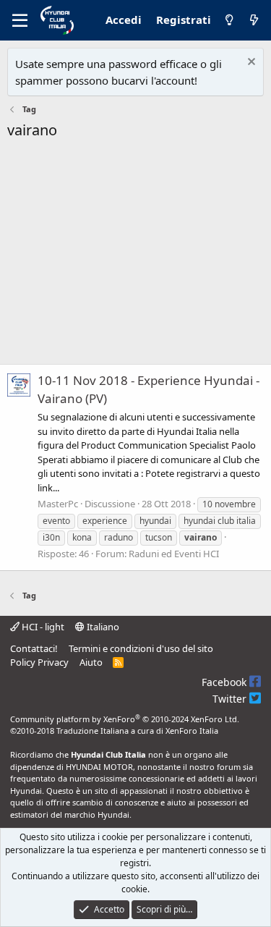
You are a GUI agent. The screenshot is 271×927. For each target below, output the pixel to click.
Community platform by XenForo (124, 719)
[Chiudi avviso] (250, 63)
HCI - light (42, 626)
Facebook (225, 682)
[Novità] (254, 20)
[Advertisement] (135, 256)
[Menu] (20, 20)
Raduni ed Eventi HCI (174, 553)
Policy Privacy (39, 662)
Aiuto (91, 662)
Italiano (102, 626)
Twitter (230, 699)
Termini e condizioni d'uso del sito (141, 648)
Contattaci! (34, 648)
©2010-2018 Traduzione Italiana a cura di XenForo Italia (114, 730)
